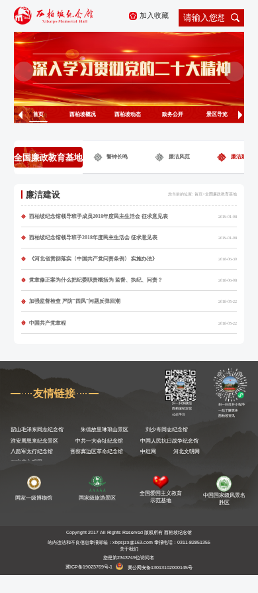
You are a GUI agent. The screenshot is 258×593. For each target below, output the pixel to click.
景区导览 (217, 114)
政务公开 (172, 114)
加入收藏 (154, 15)
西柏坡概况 (82, 114)
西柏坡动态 (127, 114)
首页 (38, 114)
